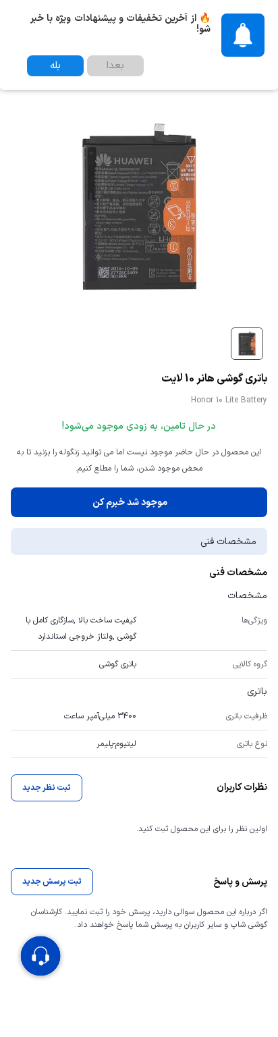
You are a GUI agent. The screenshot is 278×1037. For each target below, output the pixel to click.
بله (55, 66)
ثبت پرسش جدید (52, 882)
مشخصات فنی (228, 542)
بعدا (115, 66)
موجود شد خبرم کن (129, 503)
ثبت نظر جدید (46, 788)
